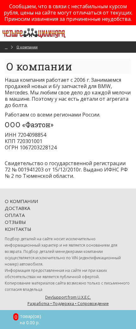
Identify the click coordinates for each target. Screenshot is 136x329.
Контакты (18, 229)
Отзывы (15, 222)
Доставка (17, 208)
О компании (27, 47)
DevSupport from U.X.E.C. (68, 300)
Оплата (15, 215)
